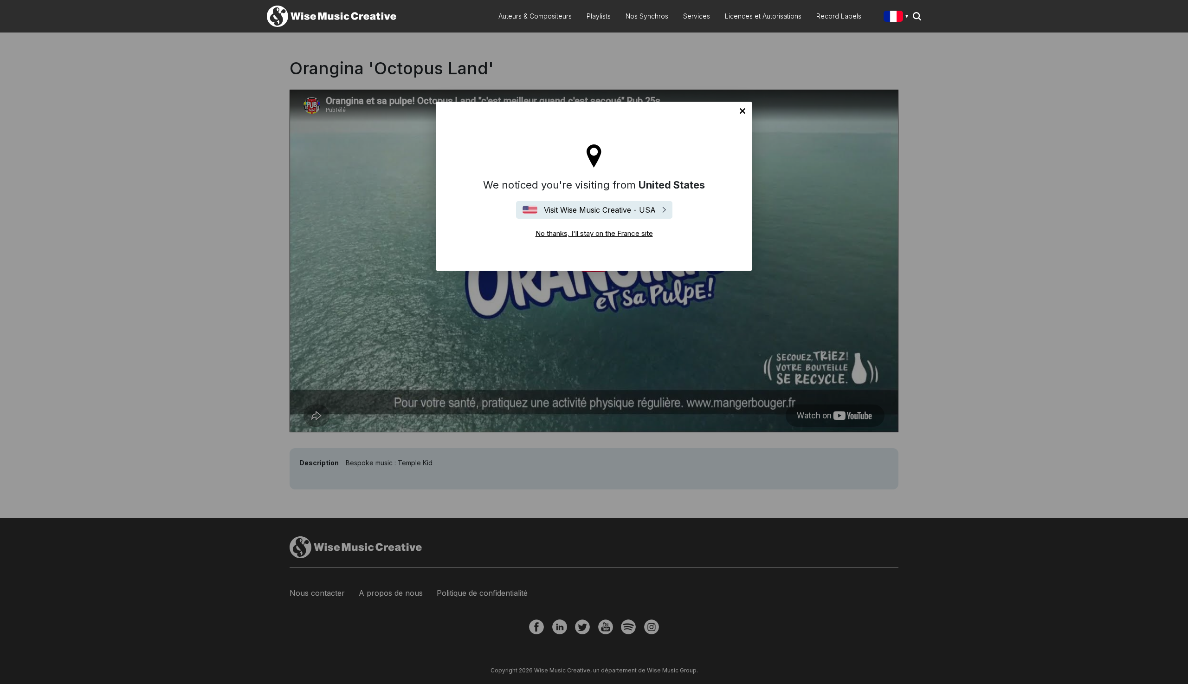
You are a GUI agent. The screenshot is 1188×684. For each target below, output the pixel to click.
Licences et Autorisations (763, 16)
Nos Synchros (647, 16)
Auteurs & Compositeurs (535, 16)
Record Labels (838, 16)
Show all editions (897, 17)
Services (696, 16)
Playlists (599, 16)
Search (917, 16)
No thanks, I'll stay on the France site (742, 111)
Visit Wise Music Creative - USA (600, 210)
